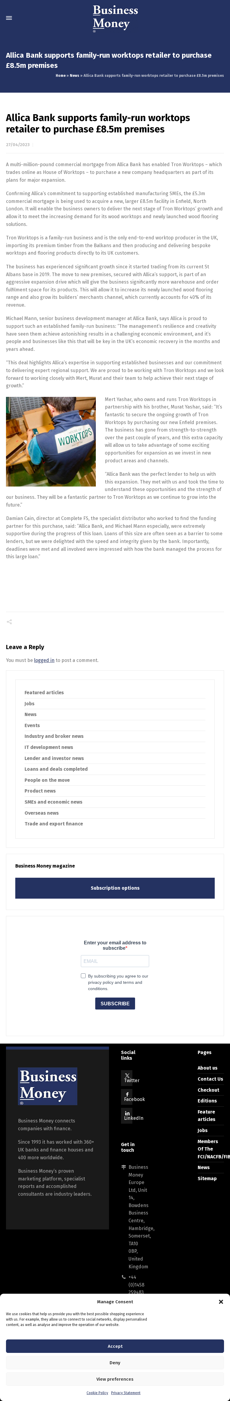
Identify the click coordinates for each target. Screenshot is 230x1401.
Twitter (132, 1080)
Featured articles (44, 692)
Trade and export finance (54, 824)
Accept (115, 1346)
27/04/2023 (18, 144)
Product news (40, 791)
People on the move (47, 780)
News (74, 76)
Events (32, 725)
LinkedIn (133, 1118)
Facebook (134, 1099)
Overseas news (42, 813)
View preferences (115, 1379)
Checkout (208, 1090)
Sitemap (207, 1178)
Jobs (29, 703)
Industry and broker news (54, 736)
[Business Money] (115, 18)
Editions (207, 1101)
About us (207, 1068)
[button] (221, 1302)
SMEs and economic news (53, 802)
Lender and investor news (54, 758)
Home (61, 76)
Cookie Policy (97, 1393)
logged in (44, 660)
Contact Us (210, 1079)
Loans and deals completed (56, 769)
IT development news (49, 747)
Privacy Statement (125, 1393)
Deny (115, 1362)
